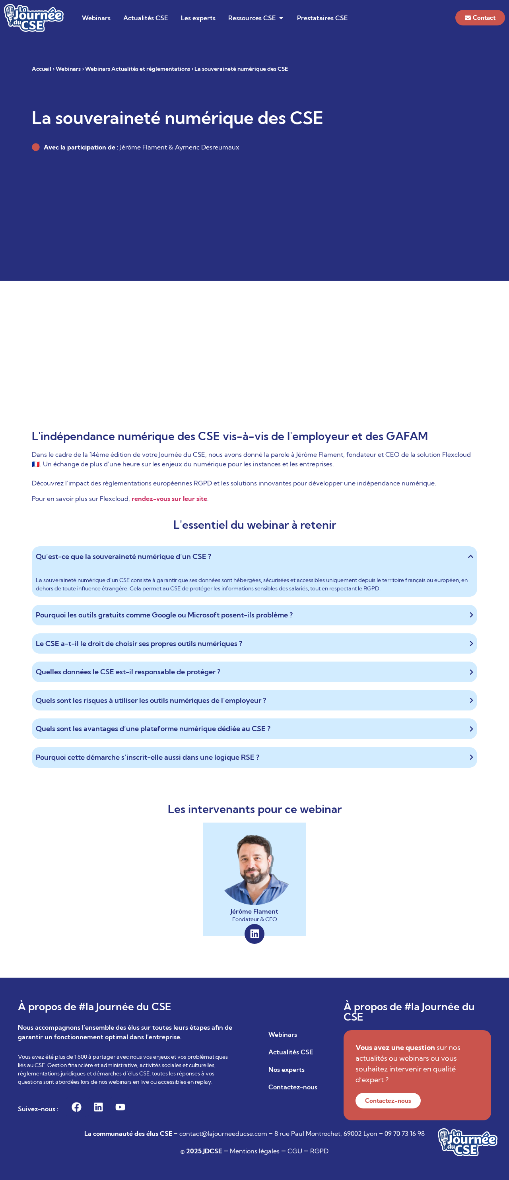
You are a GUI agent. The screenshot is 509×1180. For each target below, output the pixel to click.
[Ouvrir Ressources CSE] (281, 18)
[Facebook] (76, 1107)
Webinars (68, 68)
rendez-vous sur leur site (169, 499)
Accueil (41, 68)
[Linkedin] (254, 934)
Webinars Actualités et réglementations (137, 68)
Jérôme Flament (254, 911)
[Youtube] (120, 1107)
